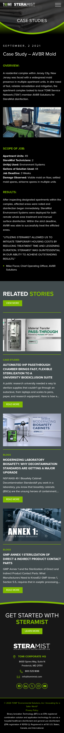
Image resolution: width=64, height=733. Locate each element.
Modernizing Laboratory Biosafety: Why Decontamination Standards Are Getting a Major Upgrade (30, 466)
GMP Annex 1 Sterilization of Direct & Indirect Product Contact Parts (32, 558)
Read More (12, 404)
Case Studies (11, 360)
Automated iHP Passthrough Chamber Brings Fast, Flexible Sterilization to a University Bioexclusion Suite (27, 371)
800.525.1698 (32, 671)
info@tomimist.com (32, 676)
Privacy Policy (32, 710)
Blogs (7, 455)
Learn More (32, 631)
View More (12, 303)
